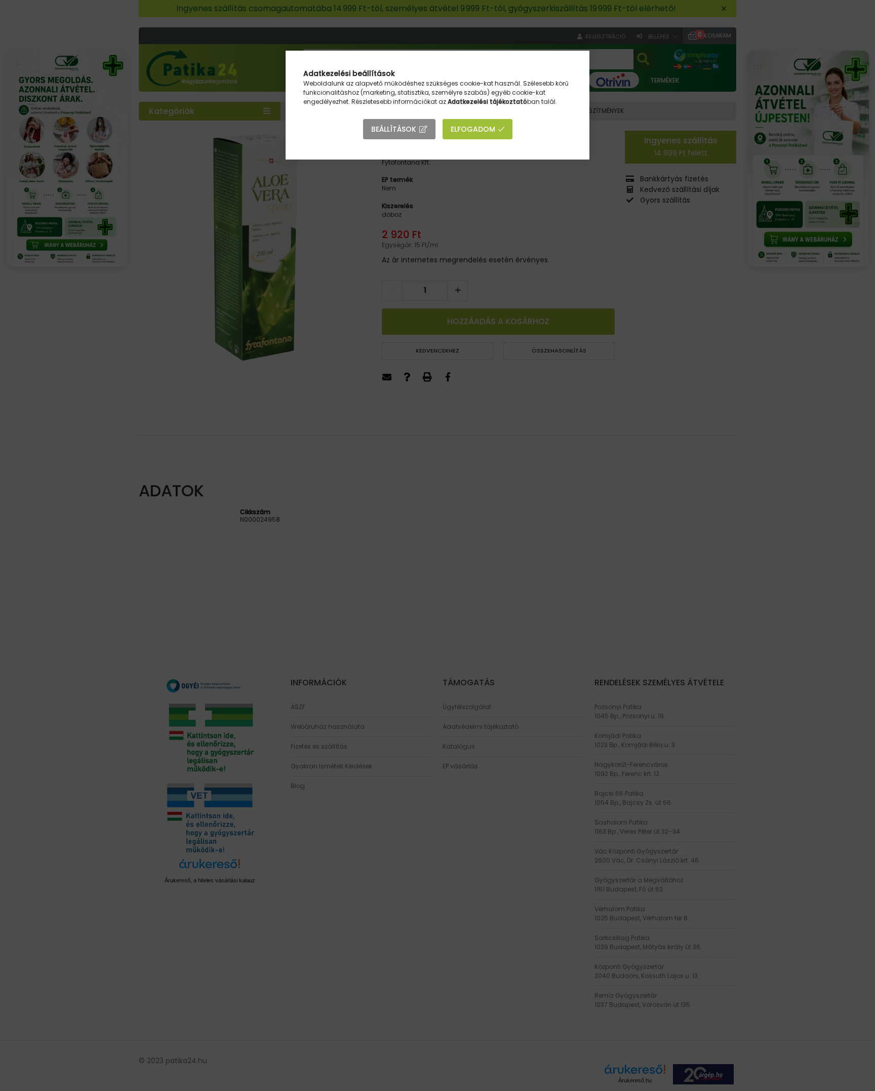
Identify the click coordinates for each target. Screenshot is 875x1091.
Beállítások (393, 129)
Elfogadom (473, 129)
